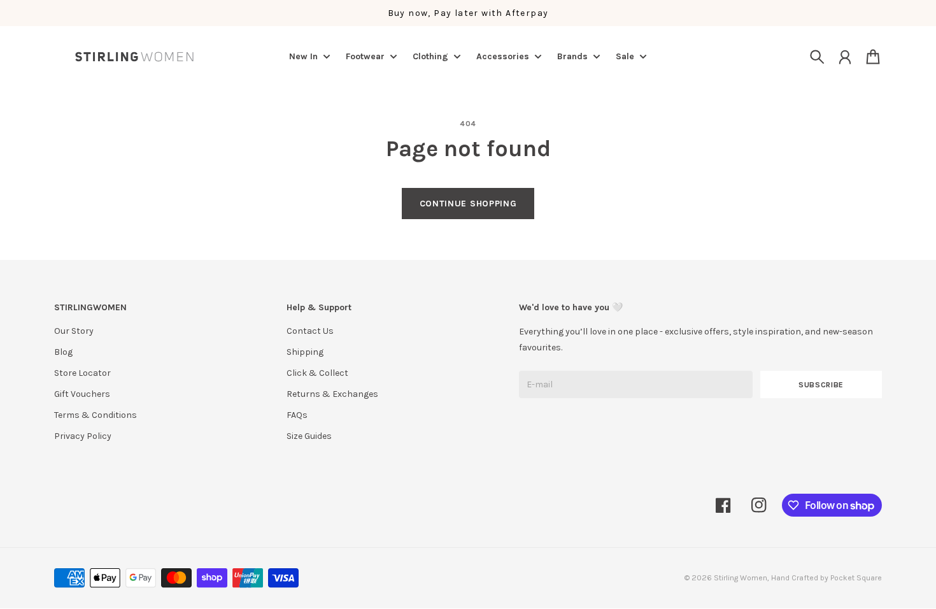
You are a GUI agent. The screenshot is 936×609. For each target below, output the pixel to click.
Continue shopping (468, 203)
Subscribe (821, 384)
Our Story (74, 331)
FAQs (297, 415)
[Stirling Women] (134, 57)
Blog (63, 352)
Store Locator (82, 373)
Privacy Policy (82, 436)
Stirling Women (740, 577)
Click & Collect (317, 373)
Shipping (305, 352)
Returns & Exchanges (332, 394)
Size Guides (309, 436)
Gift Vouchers (82, 394)
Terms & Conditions (95, 415)
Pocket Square (856, 577)
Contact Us (310, 331)
